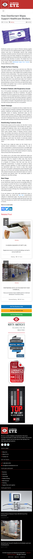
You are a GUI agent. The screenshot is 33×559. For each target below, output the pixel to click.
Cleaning (12, 22)
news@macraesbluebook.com (10, 465)
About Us (4, 452)
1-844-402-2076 (6, 463)
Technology (5, 476)
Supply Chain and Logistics (8, 485)
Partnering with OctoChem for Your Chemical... (16, 288)
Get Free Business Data (16, 306)
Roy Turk (21, 195)
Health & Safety (6, 478)
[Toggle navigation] (3, 10)
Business (11, 299)
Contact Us (5, 456)
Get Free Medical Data (16, 314)
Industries (4, 474)
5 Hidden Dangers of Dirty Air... (16, 245)
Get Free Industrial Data (16, 310)
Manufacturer (5, 480)
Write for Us (5, 454)
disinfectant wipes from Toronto (21, 62)
